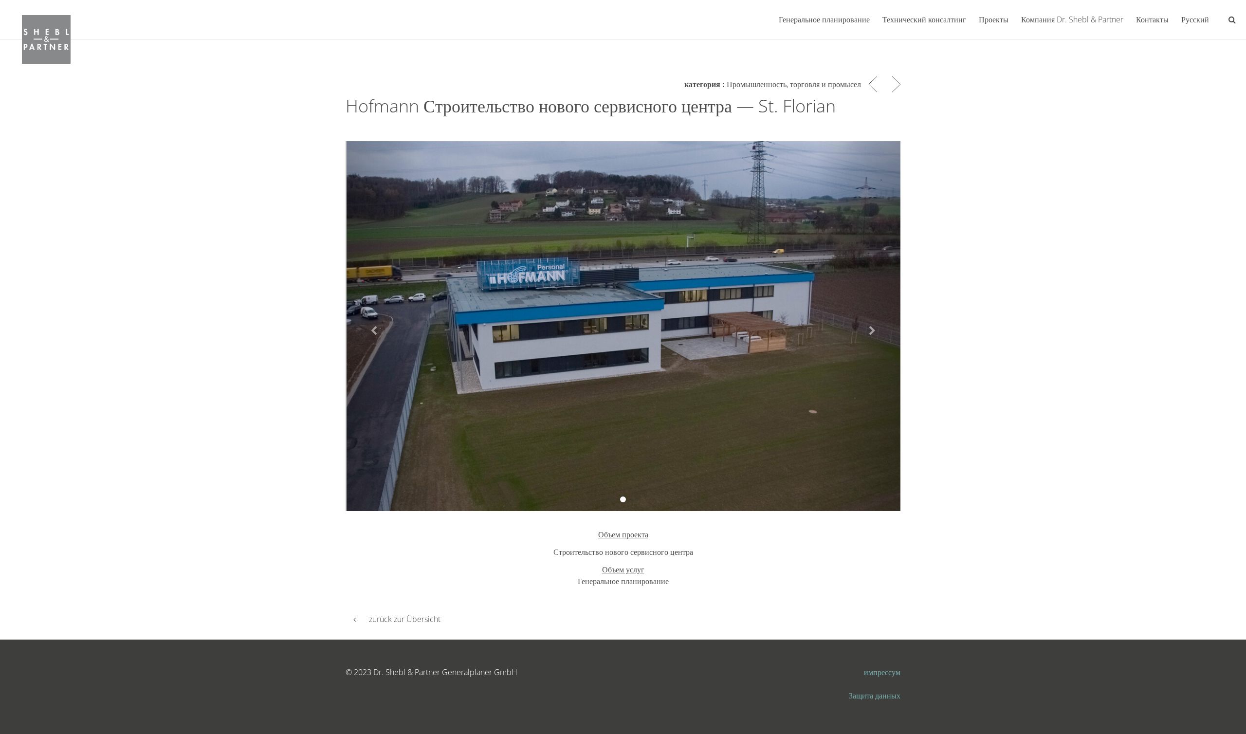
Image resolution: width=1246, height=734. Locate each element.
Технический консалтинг (924, 19)
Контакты (1152, 19)
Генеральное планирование (824, 19)
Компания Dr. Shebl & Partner (1072, 19)
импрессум (882, 672)
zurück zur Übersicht (404, 619)
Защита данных (874, 695)
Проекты (993, 19)
